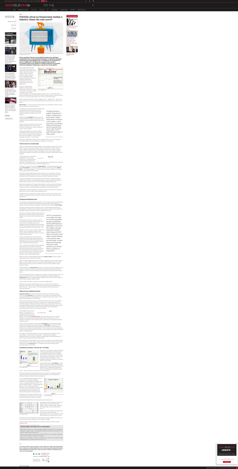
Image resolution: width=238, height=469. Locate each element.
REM (14, 9)
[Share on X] (8, 17)
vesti (20, 14)
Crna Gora (41, 9)
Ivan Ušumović (32, 343)
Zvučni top (33, 9)
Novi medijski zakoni (24, 67)
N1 (48, 9)
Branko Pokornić (36, 316)
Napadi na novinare (23, 9)
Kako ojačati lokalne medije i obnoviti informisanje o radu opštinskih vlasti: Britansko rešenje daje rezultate (71, 41)
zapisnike (40, 189)
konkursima (32, 323)
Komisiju (29, 166)
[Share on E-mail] (13, 17)
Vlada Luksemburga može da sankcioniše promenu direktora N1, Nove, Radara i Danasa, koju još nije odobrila (10, 76)
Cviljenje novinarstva (10, 45)
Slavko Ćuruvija (82, 9)
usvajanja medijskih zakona (39, 146)
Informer (72, 9)
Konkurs (21, 86)
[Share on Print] (11, 17)
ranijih (26, 284)
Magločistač (13, 25)
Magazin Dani (57, 274)
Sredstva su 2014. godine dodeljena (28, 256)
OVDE (25, 423)
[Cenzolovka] (17, 5)
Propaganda (54, 9)
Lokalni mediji (64, 9)
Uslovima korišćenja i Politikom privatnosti (227, 467)
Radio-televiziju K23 (58, 366)
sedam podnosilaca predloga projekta (28, 242)
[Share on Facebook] (6, 17)
